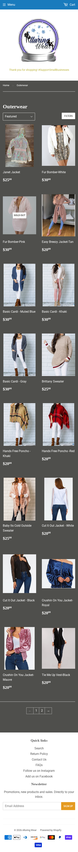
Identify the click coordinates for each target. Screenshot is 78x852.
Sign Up (68, 806)
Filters (68, 116)
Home (6, 85)
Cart (72, 4)
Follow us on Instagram (39, 771)
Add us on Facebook (39, 776)
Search (39, 748)
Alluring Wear (29, 830)
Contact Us (39, 759)
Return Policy (39, 754)
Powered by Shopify (50, 830)
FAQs (39, 765)
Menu (11, 4)
